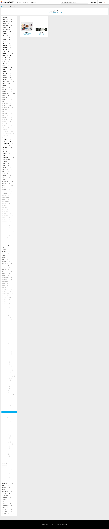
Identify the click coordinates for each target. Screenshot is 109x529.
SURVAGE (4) (6, 442)
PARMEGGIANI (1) (8, 356)
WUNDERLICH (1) (7, 505)
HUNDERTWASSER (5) (6, 244)
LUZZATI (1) (7, 287)
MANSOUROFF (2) (7, 293)
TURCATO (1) (6, 465)
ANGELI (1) (6, 27)
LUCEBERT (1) (5, 281)
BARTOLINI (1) (6, 45)
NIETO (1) (6, 338)
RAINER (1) (6, 388)
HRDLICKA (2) (6, 240)
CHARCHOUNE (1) (7, 107)
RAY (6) (4, 396)
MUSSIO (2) (6, 330)
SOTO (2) (7, 434)
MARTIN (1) (6, 299)
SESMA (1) (6, 428)
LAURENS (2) (6, 267)
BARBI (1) (6, 43)
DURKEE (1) (6, 167)
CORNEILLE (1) (7, 123)
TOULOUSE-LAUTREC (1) (9, 461)
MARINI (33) (6, 297)
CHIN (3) (5, 115)
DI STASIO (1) (7, 147)
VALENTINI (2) (7, 470)
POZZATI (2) (7, 382)
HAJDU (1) (6, 224)
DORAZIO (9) (6, 161)
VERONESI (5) (6, 478)
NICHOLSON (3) (6, 336)
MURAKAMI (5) (7, 326)
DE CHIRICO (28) (7, 131)
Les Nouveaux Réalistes (26, 33)
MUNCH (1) (6, 324)
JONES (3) (5, 253)
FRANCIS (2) (6, 195)
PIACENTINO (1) (7, 370)
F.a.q (67, 524)
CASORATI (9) (6, 97)
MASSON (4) (6, 303)
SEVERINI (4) (6, 430)
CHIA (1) (5, 111)
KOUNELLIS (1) (7, 263)
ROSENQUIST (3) (7, 410)
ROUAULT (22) (7, 414)
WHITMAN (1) (6, 497)
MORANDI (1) (6, 318)
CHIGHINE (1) (7, 113)
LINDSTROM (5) (7, 279)
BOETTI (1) (6, 69)
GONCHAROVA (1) (8, 209)
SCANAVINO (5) (7, 424)
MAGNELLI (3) (7, 289)
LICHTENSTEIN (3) (7, 277)
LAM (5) (5, 265)
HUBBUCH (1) (6, 242)
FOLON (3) (7, 191)
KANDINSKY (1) (7, 257)
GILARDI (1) (6, 205)
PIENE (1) (5, 374)
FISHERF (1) (6, 189)
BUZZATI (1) (6, 85)
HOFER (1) (5, 238)
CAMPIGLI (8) (7, 91)
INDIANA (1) (6, 249)
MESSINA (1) (7, 314)
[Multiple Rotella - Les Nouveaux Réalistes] (27, 24)
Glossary (64, 524)
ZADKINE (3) (5, 507)
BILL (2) (4, 63)
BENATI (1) (6, 59)
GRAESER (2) (6, 213)
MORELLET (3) (7, 320)
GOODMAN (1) (6, 211)
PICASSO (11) (6, 372)
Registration (93, 2)
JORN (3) (5, 255)
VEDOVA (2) (6, 474)
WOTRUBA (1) (6, 503)
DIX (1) (4, 151)
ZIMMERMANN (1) (8, 513)
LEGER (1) (6, 273)
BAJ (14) (5, 41)
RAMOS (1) (5, 392)
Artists (19, 2)
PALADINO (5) (7, 348)
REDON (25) (6, 398)
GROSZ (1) (6, 219)
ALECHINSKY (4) (7, 25)
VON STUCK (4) (7, 491)
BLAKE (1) (5, 65)
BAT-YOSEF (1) (7, 49)
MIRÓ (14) (5, 316)
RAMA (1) (5, 390)
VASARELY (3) (6, 472)
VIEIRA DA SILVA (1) (9, 481)
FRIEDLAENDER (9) (8, 197)
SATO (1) (5, 420)
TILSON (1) (5, 454)
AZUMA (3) (6, 37)
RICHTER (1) (6, 404)
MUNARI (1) (6, 322)
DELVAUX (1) (6, 145)
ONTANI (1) (5, 344)
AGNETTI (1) (7, 19)
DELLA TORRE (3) (7, 143)
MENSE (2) (5, 312)
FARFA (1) (4, 179)
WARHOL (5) (6, 493)
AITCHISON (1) (7, 21)
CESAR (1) (6, 101)
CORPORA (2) (7, 125)
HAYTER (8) (8, 232)
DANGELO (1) (6, 129)
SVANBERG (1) (7, 444)
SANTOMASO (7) (8, 416)
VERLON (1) (6, 476)
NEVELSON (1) (7, 334)
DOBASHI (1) (6, 153)
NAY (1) (6, 332)
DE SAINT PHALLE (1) (8, 133)
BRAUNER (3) (6, 77)
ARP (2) (5, 35)
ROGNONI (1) (6, 406)
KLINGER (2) (6, 261)
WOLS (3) (4, 499)
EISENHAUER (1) (7, 169)
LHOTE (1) (5, 275)
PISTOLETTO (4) (8, 376)
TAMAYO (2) (6, 448)
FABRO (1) (6, 177)
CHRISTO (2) (7, 117)
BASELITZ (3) (6, 47)
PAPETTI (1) (7, 352)
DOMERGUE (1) (8, 157)
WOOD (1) (5, 501)
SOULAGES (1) (6, 436)
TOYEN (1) (4, 463)
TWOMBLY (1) (6, 468)
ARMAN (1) (8, 33)
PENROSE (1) (6, 360)
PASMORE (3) (6, 358)
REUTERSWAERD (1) (8, 401)
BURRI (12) (6, 83)
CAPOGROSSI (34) (8, 93)
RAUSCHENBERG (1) (8, 394)
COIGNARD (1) (7, 119)
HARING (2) (6, 226)
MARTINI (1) (6, 301)
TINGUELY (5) (6, 456)
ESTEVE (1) (6, 175)
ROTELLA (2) (6, 412)
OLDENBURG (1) (7, 342)
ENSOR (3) (6, 171)
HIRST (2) (6, 236)
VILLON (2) (6, 487)
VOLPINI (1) (6, 489)
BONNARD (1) (6, 73)
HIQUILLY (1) (6, 234)
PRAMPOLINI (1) (7, 384)
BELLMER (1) (6, 57)
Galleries (25, 2)
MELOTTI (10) (6, 310)
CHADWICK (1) (6, 103)
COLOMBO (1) (6, 121)
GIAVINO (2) (6, 203)
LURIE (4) (5, 283)
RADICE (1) (6, 386)
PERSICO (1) (6, 364)
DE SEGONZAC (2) (9, 136)
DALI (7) (5, 127)
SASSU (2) (5, 418)
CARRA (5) (5, 95)
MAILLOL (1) (6, 291)
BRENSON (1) (7, 79)
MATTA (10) (6, 308)
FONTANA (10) (6, 193)
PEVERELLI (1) (7, 366)
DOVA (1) (5, 163)
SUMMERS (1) (6, 440)
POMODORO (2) (6, 380)
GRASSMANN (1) (8, 215)
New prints (33, 2)
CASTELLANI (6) (7, 99)
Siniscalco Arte (5, 6)
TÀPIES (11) (6, 450)
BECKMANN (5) (6, 55)
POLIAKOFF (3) (7, 378)
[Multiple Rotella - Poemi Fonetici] (41, 24)
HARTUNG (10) (6, 230)
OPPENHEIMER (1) (7, 346)
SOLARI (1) (7, 432)
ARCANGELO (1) (6, 29)
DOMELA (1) (6, 155)
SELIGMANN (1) (6, 426)
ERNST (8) (5, 173)
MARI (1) (5, 295)
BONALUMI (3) (7, 71)
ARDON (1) (6, 31)
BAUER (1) (5, 51)
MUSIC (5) (5, 328)
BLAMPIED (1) (7, 67)
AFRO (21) (4, 17)
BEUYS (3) (6, 61)
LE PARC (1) (5, 269)
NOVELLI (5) (6, 340)
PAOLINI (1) (6, 350)
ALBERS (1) (5, 23)
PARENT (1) (7, 354)
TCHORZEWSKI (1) (7, 452)
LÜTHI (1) (5, 285)
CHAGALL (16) (6, 105)
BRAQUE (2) (6, 75)
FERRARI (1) (6, 183)
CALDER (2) (7, 89)
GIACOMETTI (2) (7, 201)
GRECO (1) (6, 217)
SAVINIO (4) (6, 422)
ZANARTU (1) (7, 509)
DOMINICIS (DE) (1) (7, 159)
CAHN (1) (6, 87)
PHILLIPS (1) (6, 368)
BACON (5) (6, 39)
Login (100, 2)
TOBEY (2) (5, 458)
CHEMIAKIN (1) (7, 109)
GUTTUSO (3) (7, 221)
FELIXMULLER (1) (7, 181)
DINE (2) (4, 149)
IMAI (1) (6, 247)
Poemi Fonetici (41, 33)
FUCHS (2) (5, 199)
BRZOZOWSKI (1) (8, 81)
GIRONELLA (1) (7, 207)
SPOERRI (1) (6, 438)
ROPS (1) (8, 408)
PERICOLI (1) (6, 362)
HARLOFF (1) (6, 228)
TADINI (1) (6, 446)
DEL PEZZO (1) (6, 139)
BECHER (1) (7, 53)
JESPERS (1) (6, 251)
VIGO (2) (5, 485)
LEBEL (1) (7, 271)
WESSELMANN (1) (7, 495)
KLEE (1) (5, 259)
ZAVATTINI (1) (7, 511)
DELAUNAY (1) (6, 141)
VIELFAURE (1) (7, 483)
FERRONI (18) (7, 185)
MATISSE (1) (6, 306)
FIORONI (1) (6, 187)
